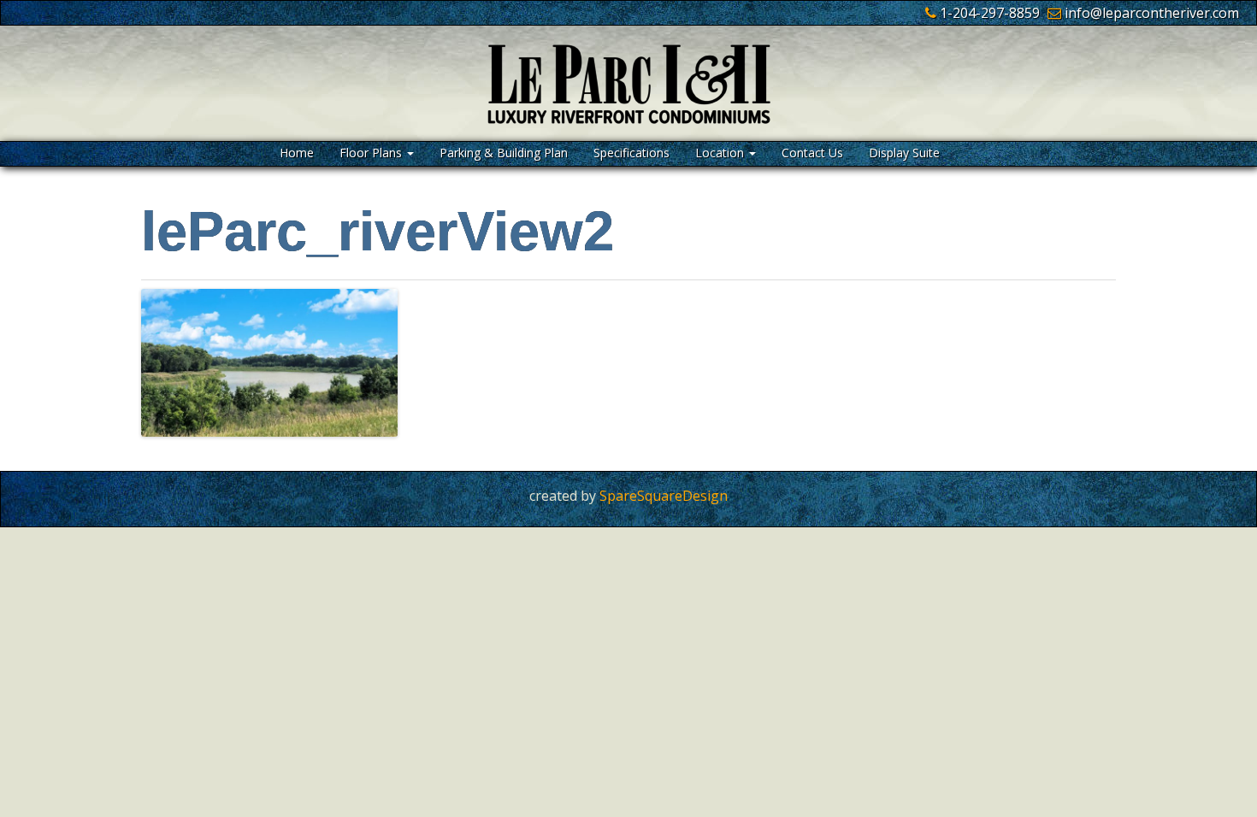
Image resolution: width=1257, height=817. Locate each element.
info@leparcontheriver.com (1152, 12)
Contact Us (812, 152)
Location (721, 152)
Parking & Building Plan (504, 152)
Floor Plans (372, 152)
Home (297, 152)
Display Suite (904, 152)
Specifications (631, 152)
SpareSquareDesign (663, 495)
